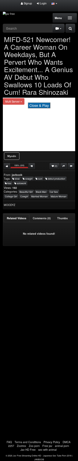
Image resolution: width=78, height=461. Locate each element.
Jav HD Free (28, 449)
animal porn (62, 446)
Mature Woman (58, 196)
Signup (27, 3)
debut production (56, 178)
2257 (11, 446)
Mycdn (11, 156)
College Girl (11, 196)
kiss (9, 183)
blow (17, 178)
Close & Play (39, 105)
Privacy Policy (52, 442)
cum (39, 178)
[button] (54, 3)
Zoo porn (34, 446)
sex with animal (47, 449)
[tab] (16, 218)
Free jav (47, 446)
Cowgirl (24, 196)
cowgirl (29, 178)
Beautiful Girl (26, 191)
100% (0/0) (21, 166)
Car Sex (54, 191)
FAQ (9, 442)
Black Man (41, 191)
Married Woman (39, 196)
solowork (21, 183)
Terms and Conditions (28, 442)
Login (43, 3)
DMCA (66, 442)
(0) (55, 165)
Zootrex (21, 446)
